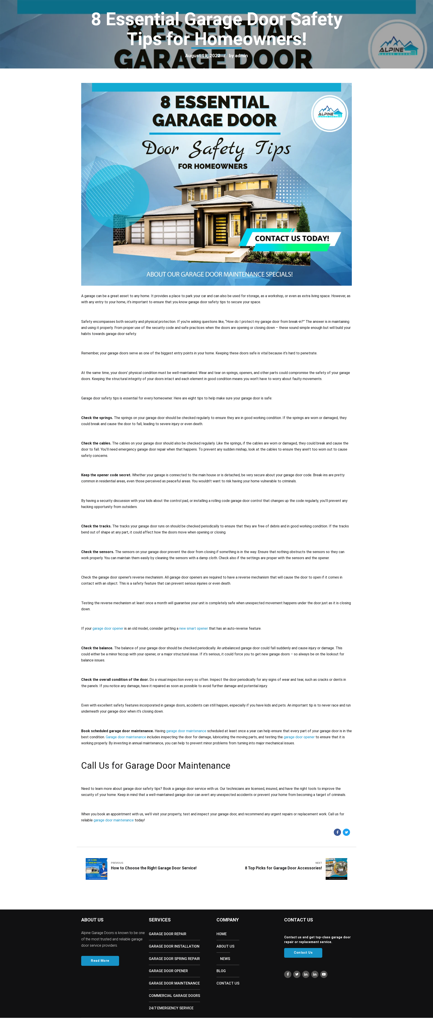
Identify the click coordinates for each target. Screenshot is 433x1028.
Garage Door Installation (174, 946)
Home (16, 31)
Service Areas (79, 31)
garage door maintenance (186, 731)
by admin (238, 55)
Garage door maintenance (126, 737)
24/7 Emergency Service (171, 1008)
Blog (102, 31)
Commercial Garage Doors (174, 996)
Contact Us (120, 31)
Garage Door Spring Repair (174, 959)
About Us (32, 31)
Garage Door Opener (168, 971)
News (225, 959)
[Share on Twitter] (346, 832)
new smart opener (193, 628)
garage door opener (107, 628)
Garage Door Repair (167, 934)
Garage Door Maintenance (174, 983)
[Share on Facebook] (337, 832)
